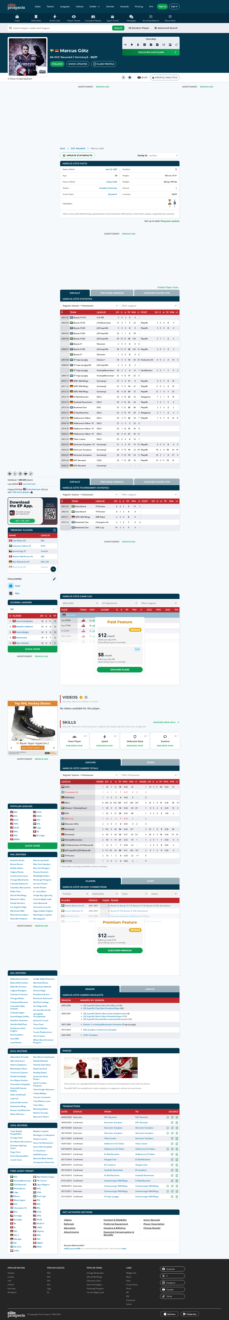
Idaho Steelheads (18, 1094)
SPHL (16, 823)
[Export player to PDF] (157, 45)
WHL (16, 831)
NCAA (16, 827)
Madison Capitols (40, 1131)
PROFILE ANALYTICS (166, 77)
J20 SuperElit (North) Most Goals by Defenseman (105, 1013)
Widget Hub (131, 1273)
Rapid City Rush (40, 1068)
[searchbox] (66, 28)
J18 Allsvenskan (104, 322)
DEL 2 (16, 1235)
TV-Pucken (100, 506)
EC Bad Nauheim (24, 78)
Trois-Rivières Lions (41, 1101)
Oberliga (17, 1239)
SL (15, 1227)
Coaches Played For (157, 293)
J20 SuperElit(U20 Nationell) (77, 850)
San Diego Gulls (40, 1006)
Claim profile (105, 64)
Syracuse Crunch (40, 1020)
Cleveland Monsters (19, 1002)
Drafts (93, 6)
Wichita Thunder (40, 1113)
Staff (150, 881)
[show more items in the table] (53, 569)
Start (62, 148)
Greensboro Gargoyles (20, 1084)
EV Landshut (110, 1164)
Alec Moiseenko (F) (21, 561)
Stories (110, 6)
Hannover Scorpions (83, 444)
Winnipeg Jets (39, 918)
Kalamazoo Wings (18, 1106)
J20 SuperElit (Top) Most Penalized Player (101, 1008)
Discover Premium (120, 950)
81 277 (145, 77)
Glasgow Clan (110, 1159)
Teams (50, 6)
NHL (43, 540)
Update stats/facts (79, 155)
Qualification (146, 370)
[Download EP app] (32, 511)
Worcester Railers (41, 1116)
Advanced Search (168, 28)
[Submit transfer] (176, 45)
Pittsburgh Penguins (42, 879)
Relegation (146, 397)
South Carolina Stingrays (40, 1084)
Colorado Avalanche (19, 883)
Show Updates (77, 64)
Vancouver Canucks (42, 907)
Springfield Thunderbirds (39, 1015)
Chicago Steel (16, 1137)
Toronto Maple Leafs (42, 899)
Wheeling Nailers (40, 1109)
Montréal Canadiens (19, 914)
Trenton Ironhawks (42, 1097)
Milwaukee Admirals (42, 986)
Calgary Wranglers (18, 990)
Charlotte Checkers (19, 994)
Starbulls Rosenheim (83, 402)
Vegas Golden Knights (43, 911)
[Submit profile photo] (170, 45)
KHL (39, 820)
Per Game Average (112, 293)
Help (128, 1280)
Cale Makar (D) (19, 540)
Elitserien (101, 344)
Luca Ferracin (29, 483)
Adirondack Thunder (19, 1057)
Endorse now (74, 745)
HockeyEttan (19, 1188)
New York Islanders (41, 864)
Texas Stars (38, 1024)
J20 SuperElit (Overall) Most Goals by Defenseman (105, 1019)
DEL (15, 1231)
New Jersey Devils (41, 860)
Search (118, 28)
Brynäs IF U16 (80, 317)
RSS (127, 1296)
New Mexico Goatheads (43, 1057)
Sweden (103, 188)
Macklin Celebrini (24, 626)
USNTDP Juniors (40, 1154)
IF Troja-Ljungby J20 (82, 365)
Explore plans (119, 669)
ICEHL (16, 1250)
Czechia (44, 551)
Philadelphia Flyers (41, 876)
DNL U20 (45, 561)
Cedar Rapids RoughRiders (16, 1132)
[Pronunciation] (125, 45)
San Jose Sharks (40, 883)
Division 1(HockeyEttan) (76, 808)
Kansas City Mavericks (20, 1110)
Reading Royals (40, 1072)
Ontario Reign (39, 990)
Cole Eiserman (34, 489)
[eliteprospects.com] (16, 6)
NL (38, 831)
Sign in (174, 6)
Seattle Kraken (40, 887)
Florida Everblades (18, 1076)
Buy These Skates (31, 747)
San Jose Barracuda (42, 1010)
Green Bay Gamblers (19, 1156)
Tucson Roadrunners (42, 1032)
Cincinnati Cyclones (19, 1072)
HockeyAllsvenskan (22, 1180)
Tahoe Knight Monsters (43, 1089)
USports (40, 1231)
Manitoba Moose (40, 982)
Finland (11, 1284)
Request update (170, 221)
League (150, 989)
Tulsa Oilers (38, 1105)
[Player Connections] (138, 45)
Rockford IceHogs (41, 1002)
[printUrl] (129, 77)
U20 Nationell (20, 1184)
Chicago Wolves (17, 998)
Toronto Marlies (40, 1028)
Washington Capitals (42, 914)
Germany (112, 188)
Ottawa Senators (40, 872)
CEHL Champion (90, 1035)
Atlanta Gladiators (18, 1064)
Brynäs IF (112, 194)
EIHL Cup (100, 527)
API (127, 1292)
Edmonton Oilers (17, 899)
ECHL (43, 546)
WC (15, 1243)
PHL (38, 1200)
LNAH (39, 1227)
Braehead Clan (80, 407)
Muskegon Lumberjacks (44, 1135)
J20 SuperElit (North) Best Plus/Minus (100, 1005)
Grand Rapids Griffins (19, 1016)
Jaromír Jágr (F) (19, 551)
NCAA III (40, 1223)
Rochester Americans (42, 998)
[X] (15, 474)
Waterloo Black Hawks (43, 1158)
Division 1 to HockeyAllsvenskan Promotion (102, 1024)
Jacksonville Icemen (19, 1102)
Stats (38, 6)
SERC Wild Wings (81, 381)
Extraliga (41, 835)
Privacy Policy (132, 1284)
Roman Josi (21, 637)
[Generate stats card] (144, 45)
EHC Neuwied (63, 57)
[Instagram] (20, 474)
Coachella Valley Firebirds (17, 1007)
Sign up (162, 6)
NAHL (39, 816)
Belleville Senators (18, 986)
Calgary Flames (17, 872)
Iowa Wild (14, 1038)
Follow (57, 64)
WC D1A (17, 1246)
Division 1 (101, 359)
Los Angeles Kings (18, 907)
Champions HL (20, 1208)
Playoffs (144, 322)
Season (90, 989)
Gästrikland (80, 506)
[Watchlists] (132, 45)
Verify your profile (72, 1248)
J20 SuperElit (102, 328)
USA (9, 1280)
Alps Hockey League (46, 1176)
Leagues (64, 6)
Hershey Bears (16, 1034)
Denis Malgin (22, 632)
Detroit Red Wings (18, 895)
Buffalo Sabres (16, 868)
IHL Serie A (42, 1180)
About (128, 1277)
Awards (124, 6)
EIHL (39, 1188)
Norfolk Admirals (40, 1061)
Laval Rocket (16, 1042)
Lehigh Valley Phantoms (44, 979)
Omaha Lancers (40, 1139)
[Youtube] (26, 474)
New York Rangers (41, 868)
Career (129, 1304)
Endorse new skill (164, 722)
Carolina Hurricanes (19, 876)
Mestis (17, 1196)
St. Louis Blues (39, 891)
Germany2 (101, 381)
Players (90, 881)
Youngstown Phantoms (43, 1162)
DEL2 (99, 397)
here (124, 1248)
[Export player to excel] (151, 45)
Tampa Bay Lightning (42, 895)
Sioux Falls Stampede (42, 1146)
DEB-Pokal (100, 517)
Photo (128, 1288)
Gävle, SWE (111, 182)
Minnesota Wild (17, 911)
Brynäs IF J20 (79, 328)
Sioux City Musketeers (43, 1143)
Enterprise (130, 1300)
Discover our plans (151, 52)
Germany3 (81, 57)
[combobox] (66, 28)
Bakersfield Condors (19, 982)
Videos (79, 6)
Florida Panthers (17, 903)
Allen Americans (17, 1061)
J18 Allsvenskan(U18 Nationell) (79, 845)
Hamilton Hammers (19, 1020)
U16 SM (100, 317)
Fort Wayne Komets (19, 1080)
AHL (16, 816)
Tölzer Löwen (80, 439)
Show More (32, 649)
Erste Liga (41, 1196)
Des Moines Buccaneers (21, 1141)
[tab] (75, 293)
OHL (16, 835)
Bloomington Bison (18, 1068)
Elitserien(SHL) (72, 824)
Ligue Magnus (43, 1184)
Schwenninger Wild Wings (115, 1180)
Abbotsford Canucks (19, 979)
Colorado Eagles (17, 1012)
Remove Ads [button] (206, 87)
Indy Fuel (14, 1098)
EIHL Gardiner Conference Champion (100, 1029)
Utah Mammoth (40, 903)
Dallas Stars (15, 891)
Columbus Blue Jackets (20, 887)
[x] (123, 77)
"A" (92, 423)
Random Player (140, 28)
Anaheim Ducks (17, 860)
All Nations (12, 1292)
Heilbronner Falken (82, 418)
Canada (11, 1277)
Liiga (39, 827)
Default (75, 293)
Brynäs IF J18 (79, 322)
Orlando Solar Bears (42, 1064)
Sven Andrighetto (24, 621)
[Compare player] (164, 45)
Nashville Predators (19, 918)
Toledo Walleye (39, 1093)
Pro (151, 6)
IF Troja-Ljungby (81, 359)
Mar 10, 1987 (111, 169)
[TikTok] (31, 474)
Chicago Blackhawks (19, 879)
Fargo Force (15, 1152)
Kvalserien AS (147, 359)
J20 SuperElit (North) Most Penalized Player (102, 1016)
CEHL (39, 1192)
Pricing (139, 6)
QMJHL (17, 839)
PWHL (39, 1246)
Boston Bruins (16, 864)
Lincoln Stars (16, 1160)
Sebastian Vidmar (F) (22, 546)
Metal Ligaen (20, 1200)
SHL (38, 823)
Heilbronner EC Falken (114, 1143)
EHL (15, 1204)
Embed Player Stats (168, 287)
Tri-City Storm (39, 1150)
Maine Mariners (17, 1114)
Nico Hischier (22, 643)
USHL (39, 812)
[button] (170, 18)
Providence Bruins (41, 994)
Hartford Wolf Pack (18, 1024)
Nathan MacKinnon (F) (23, 556)
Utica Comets (39, 1036)
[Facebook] (10, 474)
